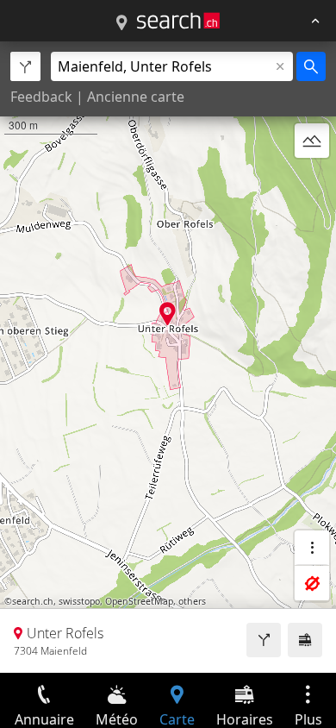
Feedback (41, 96)
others (192, 601)
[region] (168, 357)
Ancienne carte (135, 96)
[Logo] (178, 20)
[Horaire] (305, 640)
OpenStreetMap (139, 601)
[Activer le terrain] (312, 140)
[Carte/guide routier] (121, 23)
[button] (167, 313)
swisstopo (79, 601)
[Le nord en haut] (312, 182)
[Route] (263, 640)
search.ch (32, 601)
